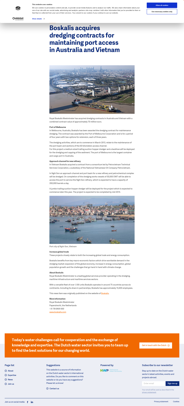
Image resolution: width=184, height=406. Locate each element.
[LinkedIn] (31, 402)
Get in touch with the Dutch (154, 345)
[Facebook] (28, 402)
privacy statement (149, 392)
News (10, 380)
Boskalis (105, 293)
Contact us (54, 389)
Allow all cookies (162, 5)
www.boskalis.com (57, 312)
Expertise (12, 375)
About (10, 371)
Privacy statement (161, 402)
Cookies (176, 402)
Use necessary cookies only (162, 11)
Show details (37, 19)
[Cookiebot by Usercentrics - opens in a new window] (18, 18)
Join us (11, 384)
